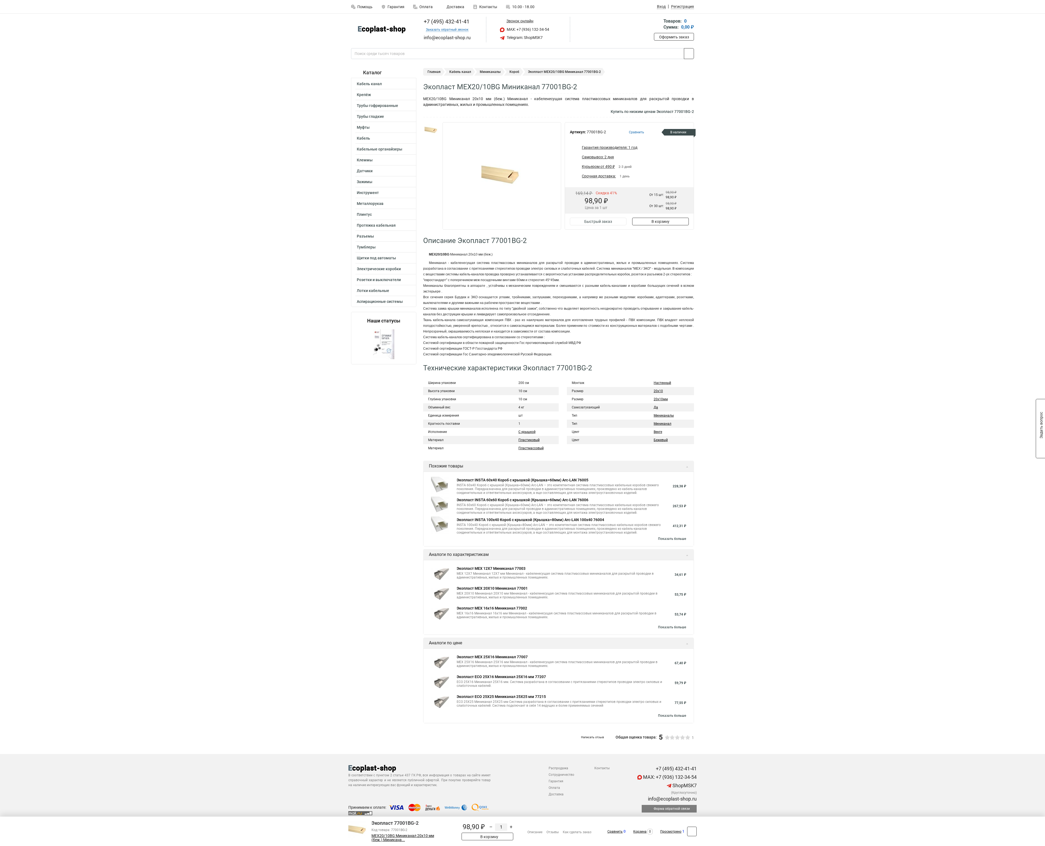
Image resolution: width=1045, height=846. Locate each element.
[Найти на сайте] (689, 53)
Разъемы (365, 236)
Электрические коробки (379, 269)
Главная (434, 72)
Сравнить (615, 831)
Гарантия (396, 7)
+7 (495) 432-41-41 (445, 21)
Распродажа (558, 768)
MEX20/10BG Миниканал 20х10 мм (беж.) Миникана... (402, 838)
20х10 (658, 391)
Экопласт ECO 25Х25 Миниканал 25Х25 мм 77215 (501, 696)
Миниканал (662, 424)
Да (656, 407)
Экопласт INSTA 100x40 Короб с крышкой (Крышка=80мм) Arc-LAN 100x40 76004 (530, 520)
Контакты (488, 7)
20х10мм (661, 399)
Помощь (365, 7)
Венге (658, 432)
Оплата (426, 7)
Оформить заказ (674, 37)
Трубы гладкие (370, 116)
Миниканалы (490, 72)
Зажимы (364, 182)
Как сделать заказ (577, 832)
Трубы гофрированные (377, 105)
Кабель (363, 138)
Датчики (365, 171)
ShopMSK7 (684, 785)
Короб (514, 72)
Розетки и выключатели (379, 280)
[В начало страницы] (692, 831)
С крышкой (527, 432)
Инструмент (368, 192)
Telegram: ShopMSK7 (524, 37)
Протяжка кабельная (376, 225)
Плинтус (364, 214)
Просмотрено (670, 831)
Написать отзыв (592, 737)
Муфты (363, 127)
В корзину (660, 221)
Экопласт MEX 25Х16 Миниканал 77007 (492, 657)
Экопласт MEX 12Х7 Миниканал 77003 (491, 568)
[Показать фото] (431, 130)
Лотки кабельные (373, 290)
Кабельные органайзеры (379, 149)
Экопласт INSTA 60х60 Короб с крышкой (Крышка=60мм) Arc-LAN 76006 (522, 500)
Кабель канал (369, 84)
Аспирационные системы (380, 301)
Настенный (662, 383)
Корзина (640, 831)
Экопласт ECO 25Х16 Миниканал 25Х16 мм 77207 (501, 677)
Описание (534, 832)
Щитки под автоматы (376, 258)
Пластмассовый (531, 448)
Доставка (455, 7)
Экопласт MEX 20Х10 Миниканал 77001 (492, 588)
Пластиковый (529, 440)
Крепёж (364, 95)
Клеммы (365, 160)
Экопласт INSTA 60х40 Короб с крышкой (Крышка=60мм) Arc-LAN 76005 (522, 480)
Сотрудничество (561, 775)
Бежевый (661, 440)
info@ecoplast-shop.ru (672, 799)
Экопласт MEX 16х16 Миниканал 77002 (492, 608)
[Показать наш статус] (383, 343)
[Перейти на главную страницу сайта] (381, 29)
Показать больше (672, 539)
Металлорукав (370, 203)
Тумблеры (366, 247)
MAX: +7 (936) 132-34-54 (527, 29)
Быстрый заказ (598, 221)
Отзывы (552, 832)
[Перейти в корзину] (658, 24)
